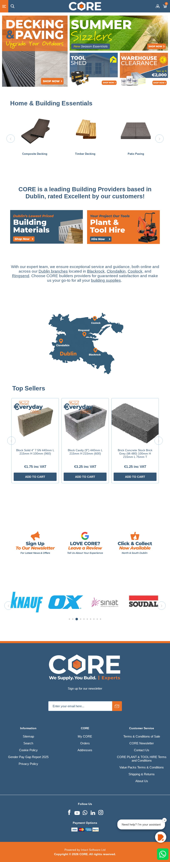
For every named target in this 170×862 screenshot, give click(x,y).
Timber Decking (85, 153)
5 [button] (84, 619)
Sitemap (28, 736)
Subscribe (117, 706)
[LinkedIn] (93, 812)
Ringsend (20, 276)
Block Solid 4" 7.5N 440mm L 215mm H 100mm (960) (35, 452)
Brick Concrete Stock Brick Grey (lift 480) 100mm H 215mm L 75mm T (135, 453)
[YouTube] (77, 812)
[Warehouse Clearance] (144, 70)
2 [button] (72, 619)
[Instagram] (100, 812)
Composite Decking (34, 153)
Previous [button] (10, 138)
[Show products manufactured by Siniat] (26, 602)
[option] (34, 138)
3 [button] (76, 619)
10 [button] (100, 619)
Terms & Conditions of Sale (141, 736)
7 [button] (90, 619)
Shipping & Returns (142, 774)
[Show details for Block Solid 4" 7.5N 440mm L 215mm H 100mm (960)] (35, 421)
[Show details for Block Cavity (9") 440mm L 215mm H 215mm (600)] (85, 421)
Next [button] (159, 138)
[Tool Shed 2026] (94, 70)
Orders (85, 743)
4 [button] (80, 619)
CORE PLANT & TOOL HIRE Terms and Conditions (141, 758)
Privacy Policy (28, 764)
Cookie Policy (28, 750)
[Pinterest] (85, 812)
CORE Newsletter (141, 743)
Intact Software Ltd (93, 849)
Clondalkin (116, 271)
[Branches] (85, 382)
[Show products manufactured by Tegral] (143, 602)
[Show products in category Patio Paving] (136, 130)
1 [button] (69, 619)
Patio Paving (136, 153)
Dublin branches (53, 271)
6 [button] (87, 619)
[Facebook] (69, 812)
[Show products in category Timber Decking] (85, 130)
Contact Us (141, 750)
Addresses (85, 750)
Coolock (135, 271)
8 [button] (94, 619)
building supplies (106, 280)
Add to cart (35, 476)
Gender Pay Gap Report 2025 (28, 757)
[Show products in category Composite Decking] (35, 130)
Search (28, 743)
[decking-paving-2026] (35, 51)
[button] (161, 837)
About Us (141, 781)
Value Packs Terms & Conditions (141, 767)
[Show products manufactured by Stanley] (104, 602)
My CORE (85, 736)
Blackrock (96, 271)
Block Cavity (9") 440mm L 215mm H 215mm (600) (85, 452)
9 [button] (97, 619)
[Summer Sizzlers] (119, 33)
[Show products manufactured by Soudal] (65, 602)
